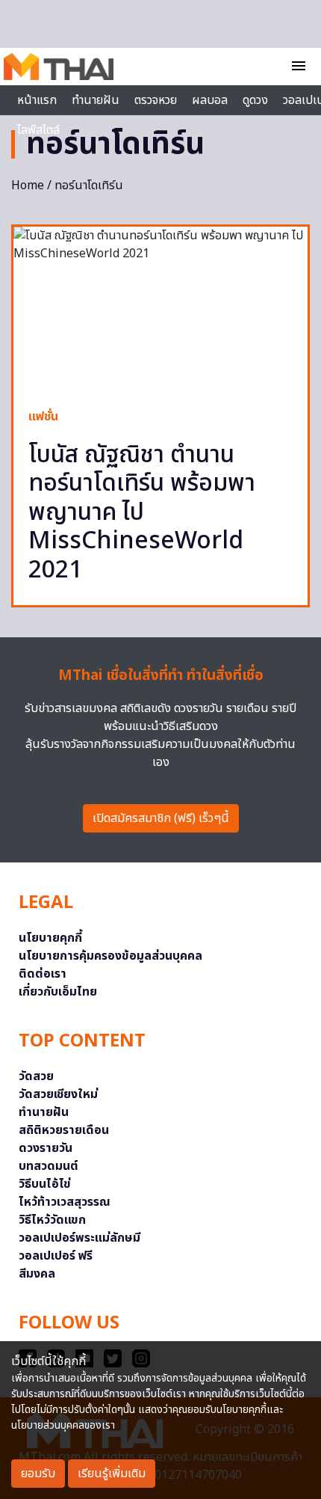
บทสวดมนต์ (48, 1166)
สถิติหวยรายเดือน (64, 1130)
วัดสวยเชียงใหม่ (58, 1094)
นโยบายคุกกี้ (50, 938)
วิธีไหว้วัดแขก (52, 1220)
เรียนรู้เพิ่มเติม (112, 1474)
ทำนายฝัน (95, 100)
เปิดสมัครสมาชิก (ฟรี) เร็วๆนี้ (161, 818)
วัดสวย (36, 1076)
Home (27, 185)
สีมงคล (37, 1274)
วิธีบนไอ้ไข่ (45, 1184)
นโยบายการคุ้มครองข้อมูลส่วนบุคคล (110, 956)
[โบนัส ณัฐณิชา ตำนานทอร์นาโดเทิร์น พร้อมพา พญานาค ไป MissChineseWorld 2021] (160, 310)
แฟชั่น (43, 417)
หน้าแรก (37, 100)
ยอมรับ (38, 1474)
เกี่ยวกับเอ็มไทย (58, 992)
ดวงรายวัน (45, 1148)
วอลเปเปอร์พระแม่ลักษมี (79, 1238)
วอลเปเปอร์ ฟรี (56, 1256)
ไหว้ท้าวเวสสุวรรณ (64, 1202)
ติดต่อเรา (42, 974)
